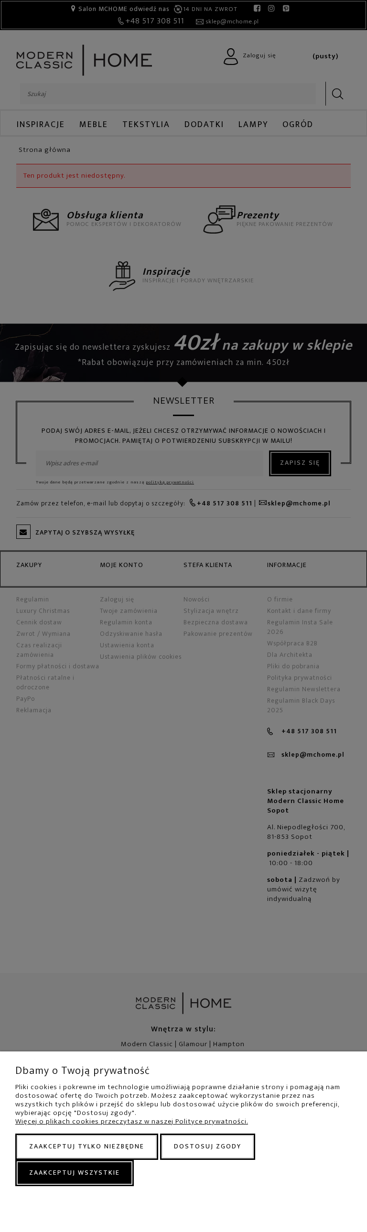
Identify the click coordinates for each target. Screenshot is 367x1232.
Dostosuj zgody (207, 1146)
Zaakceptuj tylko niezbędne (86, 1146)
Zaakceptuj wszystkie (74, 1172)
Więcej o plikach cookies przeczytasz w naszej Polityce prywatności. (131, 1121)
